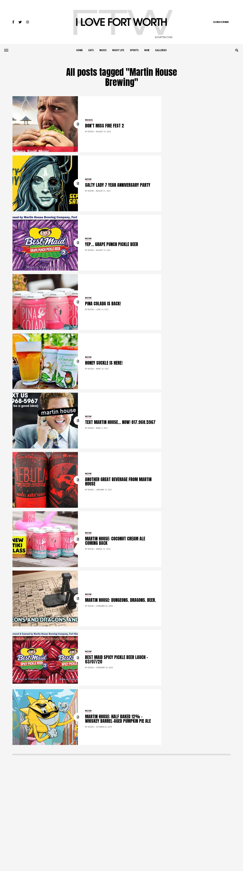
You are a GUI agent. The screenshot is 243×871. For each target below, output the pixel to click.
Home (79, 50)
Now (146, 50)
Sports (134, 50)
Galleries (161, 50)
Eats (91, 50)
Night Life (118, 50)
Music (103, 50)
